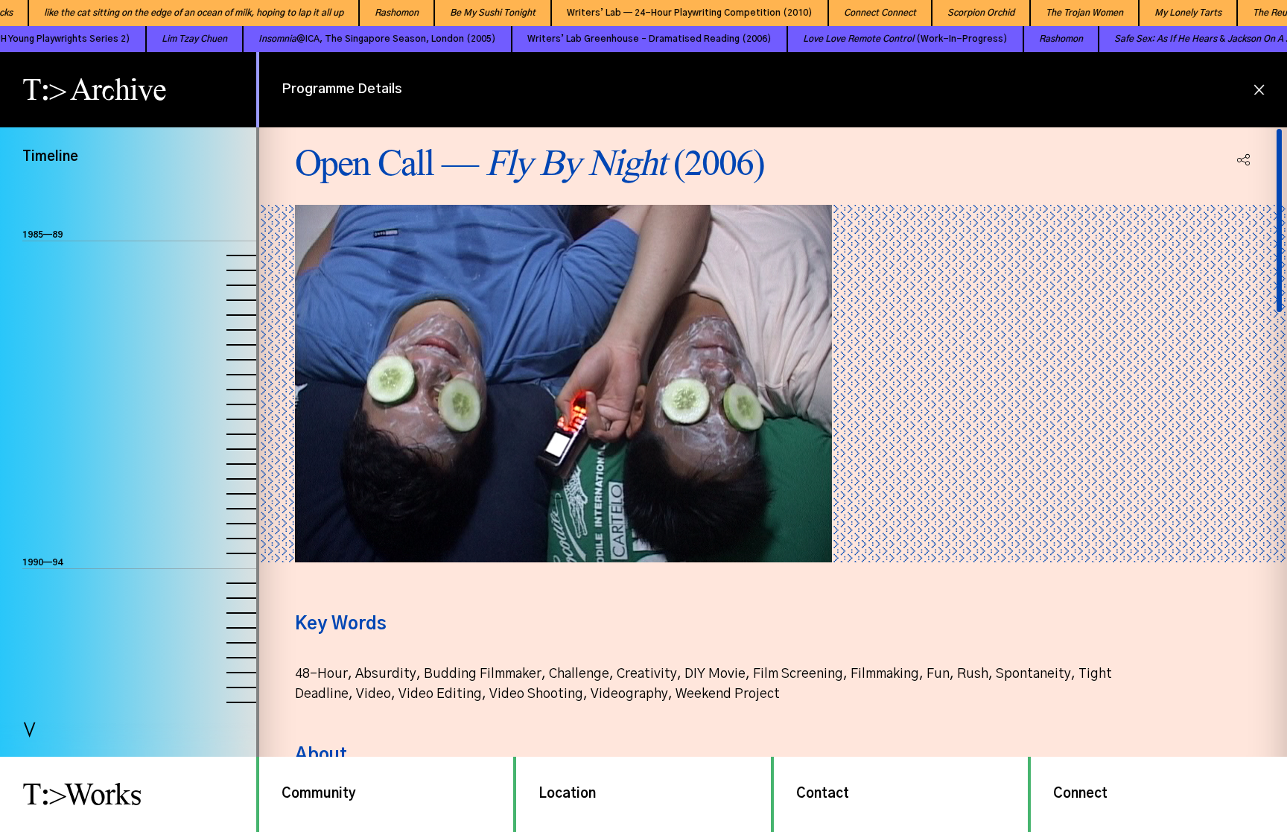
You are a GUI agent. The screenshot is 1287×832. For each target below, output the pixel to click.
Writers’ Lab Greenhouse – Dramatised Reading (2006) (611, 38)
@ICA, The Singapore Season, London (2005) (338, 38)
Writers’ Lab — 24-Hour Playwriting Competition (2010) (670, 12)
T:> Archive (94, 89)
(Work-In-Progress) (866, 38)
